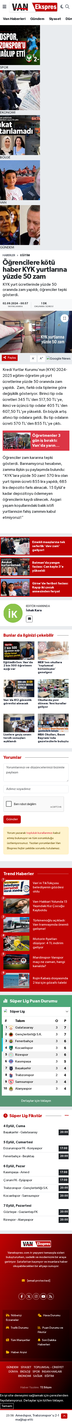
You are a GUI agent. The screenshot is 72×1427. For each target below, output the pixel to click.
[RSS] (50, 1296)
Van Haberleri (14, 19)
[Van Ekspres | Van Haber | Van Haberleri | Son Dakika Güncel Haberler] (33, 7)
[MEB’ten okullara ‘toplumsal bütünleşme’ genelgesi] (53, 650)
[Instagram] (36, 1296)
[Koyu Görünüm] (62, 7)
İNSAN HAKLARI (52, 1371)
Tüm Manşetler (20, 1340)
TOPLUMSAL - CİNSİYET (49, 1367)
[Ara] (67, 7)
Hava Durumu (51, 1315)
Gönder (12, 819)
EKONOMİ (24, 1376)
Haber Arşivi (19, 1352)
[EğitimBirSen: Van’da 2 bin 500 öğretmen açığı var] (18, 650)
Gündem (37, 19)
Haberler (9, 255)
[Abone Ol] (58, 358)
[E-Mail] (29, 619)
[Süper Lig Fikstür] (67, 1116)
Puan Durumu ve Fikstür (50, 1330)
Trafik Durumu (19, 1327)
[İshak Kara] (13, 613)
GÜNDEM (12, 1367)
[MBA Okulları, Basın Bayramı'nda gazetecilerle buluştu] (53, 723)
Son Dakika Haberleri (47, 1342)
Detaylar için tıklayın (36, 1101)
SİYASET (26, 1367)
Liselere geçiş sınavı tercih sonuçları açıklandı (17, 738)
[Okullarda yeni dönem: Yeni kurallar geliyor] (53, 688)
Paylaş (12, 357)
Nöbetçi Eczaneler (14, 1317)
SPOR (36, 1371)
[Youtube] (43, 1296)
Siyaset (55, 19)
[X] (29, 1296)
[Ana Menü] (4, 7)
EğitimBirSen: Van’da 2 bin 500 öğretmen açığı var (18, 666)
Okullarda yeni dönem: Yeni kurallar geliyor (52, 703)
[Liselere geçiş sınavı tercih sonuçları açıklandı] (18, 723)
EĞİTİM (25, 255)
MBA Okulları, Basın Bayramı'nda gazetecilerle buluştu (53, 738)
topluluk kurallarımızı (39, 832)
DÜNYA (13, 1371)
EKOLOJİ (25, 1371)
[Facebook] (21, 1296)
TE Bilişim (46, 1387)
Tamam (6, 1406)
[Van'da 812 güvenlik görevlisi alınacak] (18, 688)
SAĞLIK (37, 1376)
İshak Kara (34, 610)
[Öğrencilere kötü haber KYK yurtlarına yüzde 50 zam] (36, 332)
